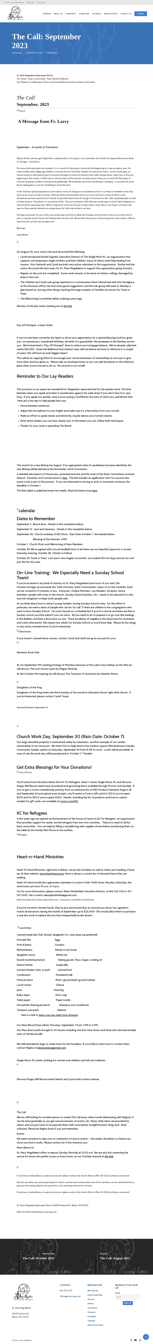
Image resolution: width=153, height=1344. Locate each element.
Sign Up (128, 1303)
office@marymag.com (70, 1296)
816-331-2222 (66, 1290)
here (64, 478)
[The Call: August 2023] (114, 1257)
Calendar (91, 1321)
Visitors (90, 1303)
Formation (91, 1316)
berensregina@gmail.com (52, 1047)
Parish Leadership (94, 1295)
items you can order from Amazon (58, 1015)
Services (91, 1299)
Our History (92, 1308)
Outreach (91, 1312)
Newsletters (52, 53)
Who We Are (92, 1290)
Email (117, 1293)
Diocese (18, 53)
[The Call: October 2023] (38, 1257)
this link (67, 306)
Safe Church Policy (95, 1325)
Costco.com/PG (69, 801)
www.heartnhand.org (52, 873)
